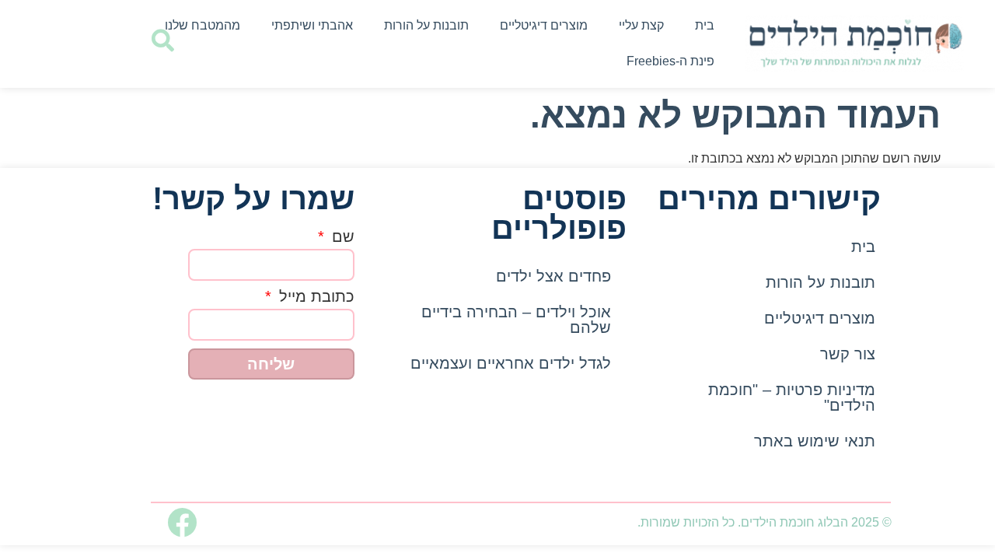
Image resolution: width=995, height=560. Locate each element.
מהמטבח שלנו (202, 25)
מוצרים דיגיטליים (544, 25)
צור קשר (847, 353)
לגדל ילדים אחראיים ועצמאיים (510, 363)
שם (340, 237)
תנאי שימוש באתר (814, 441)
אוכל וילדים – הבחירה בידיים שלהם (516, 319)
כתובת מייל (314, 297)
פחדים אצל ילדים (553, 276)
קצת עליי (641, 25)
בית (704, 25)
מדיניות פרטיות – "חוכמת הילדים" (791, 397)
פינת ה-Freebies (670, 61)
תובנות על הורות (426, 25)
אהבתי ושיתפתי (312, 25)
